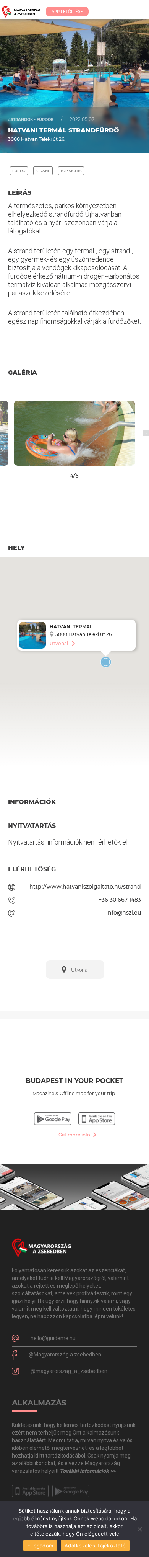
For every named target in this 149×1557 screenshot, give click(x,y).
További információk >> (87, 1471)
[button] (18, 433)
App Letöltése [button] (67, 11)
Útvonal (59, 643)
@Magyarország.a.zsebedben (65, 1355)
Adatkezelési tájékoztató (95, 1545)
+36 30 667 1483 (120, 899)
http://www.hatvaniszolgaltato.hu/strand (85, 886)
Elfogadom (40, 1545)
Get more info (74, 1135)
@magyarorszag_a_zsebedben (69, 1371)
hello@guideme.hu (53, 1338)
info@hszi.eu (123, 912)
